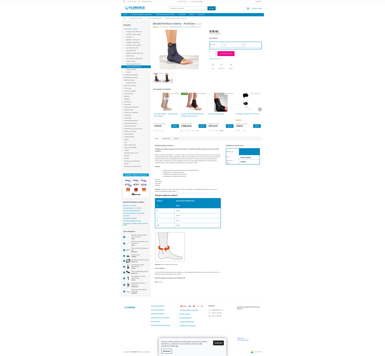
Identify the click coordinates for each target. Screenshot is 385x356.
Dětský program (131, 69)
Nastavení (166, 351)
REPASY (126, 164)
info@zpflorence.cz (217, 310)
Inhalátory (127, 99)
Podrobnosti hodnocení (176, 27)
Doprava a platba (185, 314)
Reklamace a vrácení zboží (188, 326)
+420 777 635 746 (216, 316)
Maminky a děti (128, 110)
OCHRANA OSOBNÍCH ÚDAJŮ (132, 221)
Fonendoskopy (128, 134)
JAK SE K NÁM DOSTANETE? (132, 210)
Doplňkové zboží (131, 83)
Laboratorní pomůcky (130, 123)
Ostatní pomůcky (129, 137)
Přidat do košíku (227, 53)
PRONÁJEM (127, 115)
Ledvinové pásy (131, 61)
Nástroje (126, 96)
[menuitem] (125, 14)
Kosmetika (127, 105)
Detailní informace (214, 59)
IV (216, 131)
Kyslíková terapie (129, 80)
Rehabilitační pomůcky (131, 78)
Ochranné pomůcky (130, 126)
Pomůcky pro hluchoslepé (132, 161)
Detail (175, 126)
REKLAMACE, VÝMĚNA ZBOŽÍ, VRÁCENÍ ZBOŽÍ (135, 224)
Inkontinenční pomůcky (131, 121)
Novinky (126, 158)
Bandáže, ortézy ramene (133, 34)
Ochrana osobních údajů (187, 322)
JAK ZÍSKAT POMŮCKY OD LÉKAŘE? (134, 213)
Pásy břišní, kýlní (131, 51)
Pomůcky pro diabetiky (131, 113)
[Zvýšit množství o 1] (216, 52)
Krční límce (129, 37)
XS (182, 131)
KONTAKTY (126, 216)
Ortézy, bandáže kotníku (133, 67)
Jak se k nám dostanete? (243, 340)
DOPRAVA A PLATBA (129, 205)
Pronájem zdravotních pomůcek (160, 325)
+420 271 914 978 (216, 313)
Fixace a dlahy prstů (132, 48)
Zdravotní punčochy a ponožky (160, 318)
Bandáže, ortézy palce (133, 40)
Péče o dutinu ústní (130, 145)
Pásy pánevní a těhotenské (134, 59)
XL (163, 131)
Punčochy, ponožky (130, 86)
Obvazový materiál (130, 91)
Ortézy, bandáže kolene (133, 64)
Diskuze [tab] (176, 139)
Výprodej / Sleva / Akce (131, 153)
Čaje (125, 142)
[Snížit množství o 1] (216, 55)
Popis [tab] (156, 139)
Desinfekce (127, 102)
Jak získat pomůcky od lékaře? (189, 310)
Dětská (221, 131)
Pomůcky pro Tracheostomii (132, 166)
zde (177, 346)
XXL (197, 131)
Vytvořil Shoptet (258, 352)
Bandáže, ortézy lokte (133, 42)
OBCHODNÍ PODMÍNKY (197, 2)
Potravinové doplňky (130, 148)
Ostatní (128, 72)
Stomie (126, 140)
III (213, 131)
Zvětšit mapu (240, 338)
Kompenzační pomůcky (131, 75)
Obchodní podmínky (186, 318)
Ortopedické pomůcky (131, 29)
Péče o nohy (128, 88)
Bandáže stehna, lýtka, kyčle (134, 53)
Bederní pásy (130, 56)
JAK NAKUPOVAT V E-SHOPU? (132, 208)
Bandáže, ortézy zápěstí (133, 45)
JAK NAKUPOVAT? (182, 2)
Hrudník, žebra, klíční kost (134, 32)
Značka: (193, 27)
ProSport (127, 156)
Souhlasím (218, 343)
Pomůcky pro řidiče (130, 131)
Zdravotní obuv (128, 94)
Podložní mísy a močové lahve (133, 129)
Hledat (211, 8)
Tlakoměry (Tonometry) (131, 107)
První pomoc (128, 118)
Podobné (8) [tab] (166, 139)
